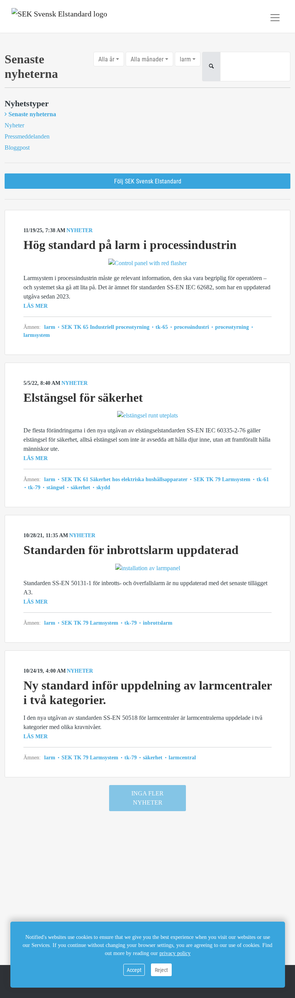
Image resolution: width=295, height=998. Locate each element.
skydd (102, 487)
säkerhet (80, 487)
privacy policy (175, 953)
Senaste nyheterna (32, 114)
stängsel (55, 487)
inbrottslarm (156, 623)
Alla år (106, 59)
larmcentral (181, 757)
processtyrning (232, 327)
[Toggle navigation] (275, 17)
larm (185, 59)
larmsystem (36, 335)
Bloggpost (17, 147)
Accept (134, 969)
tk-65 (161, 327)
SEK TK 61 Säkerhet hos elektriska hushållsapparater (124, 479)
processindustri (191, 327)
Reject (161, 969)
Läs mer (35, 306)
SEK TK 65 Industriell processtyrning (105, 327)
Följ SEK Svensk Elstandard (147, 181)
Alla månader (147, 59)
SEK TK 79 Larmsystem (222, 479)
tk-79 (34, 487)
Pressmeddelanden (27, 136)
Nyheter (14, 125)
